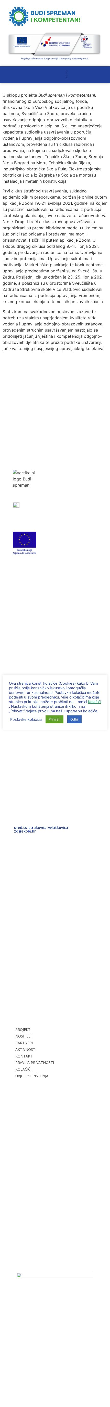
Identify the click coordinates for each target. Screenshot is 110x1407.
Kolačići (94, 702)
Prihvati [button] (54, 719)
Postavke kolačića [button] (26, 719)
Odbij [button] (74, 719)
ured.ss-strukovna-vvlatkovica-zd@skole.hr (42, 829)
